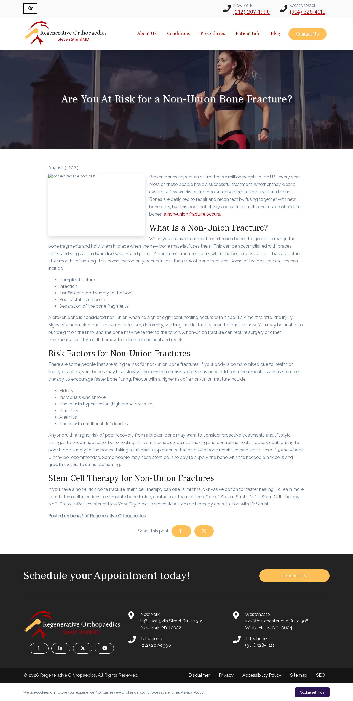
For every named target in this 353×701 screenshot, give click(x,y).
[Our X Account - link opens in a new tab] (82, 648)
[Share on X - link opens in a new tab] (204, 531)
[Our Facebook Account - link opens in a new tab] (39, 648)
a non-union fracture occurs (192, 214)
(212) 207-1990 (251, 12)
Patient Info (248, 33)
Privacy (226, 675)
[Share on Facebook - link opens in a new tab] (181, 531)
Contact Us (307, 34)
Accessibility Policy (261, 675)
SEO (320, 675)
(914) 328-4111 (307, 12)
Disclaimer (199, 675)
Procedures (212, 33)
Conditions (178, 33)
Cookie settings (312, 692)
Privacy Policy (192, 692)
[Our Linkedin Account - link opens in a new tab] (60, 648)
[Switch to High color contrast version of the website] (30, 8)
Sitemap (298, 675)
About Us (147, 33)
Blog (275, 33)
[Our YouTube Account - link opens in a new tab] (104, 648)
